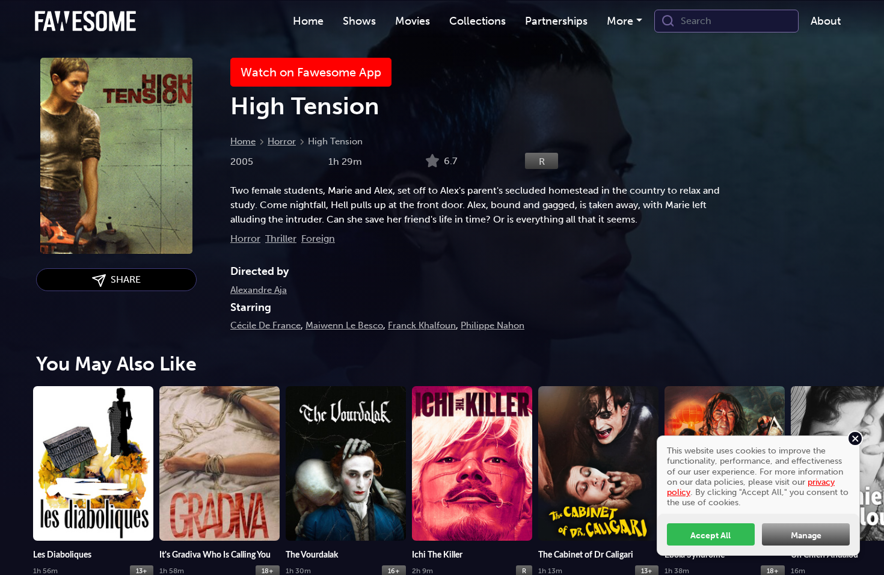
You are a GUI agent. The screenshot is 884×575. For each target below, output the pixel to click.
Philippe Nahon (492, 325)
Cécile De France (265, 325)
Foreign (318, 238)
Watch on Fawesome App (311, 72)
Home (243, 141)
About (826, 21)
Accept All (710, 535)
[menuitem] (308, 21)
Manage (806, 535)
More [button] (620, 21)
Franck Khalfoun (422, 325)
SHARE (123, 279)
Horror (282, 141)
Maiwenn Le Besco (344, 325)
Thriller (280, 238)
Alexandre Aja (258, 289)
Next (869, 472)
